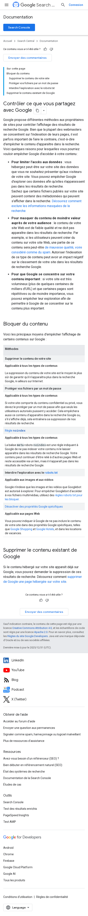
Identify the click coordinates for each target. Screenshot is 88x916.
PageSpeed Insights (16, 815)
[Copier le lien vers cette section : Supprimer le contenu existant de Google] (24, 557)
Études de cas (12, 784)
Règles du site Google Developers (27, 636)
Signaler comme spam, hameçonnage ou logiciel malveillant (42, 734)
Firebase (8, 860)
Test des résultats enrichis (20, 808)
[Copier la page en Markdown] (37, 110)
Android (8, 847)
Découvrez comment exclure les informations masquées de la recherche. (46, 206)
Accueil (7, 40)
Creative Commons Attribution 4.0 (32, 627)
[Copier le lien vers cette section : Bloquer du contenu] (52, 324)
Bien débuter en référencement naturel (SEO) (32, 765)
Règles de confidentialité (52, 897)
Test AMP (9, 821)
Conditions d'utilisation (17, 897)
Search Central (46, 5)
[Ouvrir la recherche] (63, 4)
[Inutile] (51, 49)
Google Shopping (21, 529)
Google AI (9, 873)
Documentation (18, 17)
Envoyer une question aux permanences (29, 727)
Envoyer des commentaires (27, 58)
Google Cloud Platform (18, 867)
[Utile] (45, 49)
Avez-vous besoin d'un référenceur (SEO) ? (31, 758)
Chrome (8, 854)
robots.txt (51, 472)
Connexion (76, 5)
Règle (15, 430)
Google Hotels (45, 529)
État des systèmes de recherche (24, 771)
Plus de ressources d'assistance (23, 740)
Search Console (19, 27)
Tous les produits (14, 880)
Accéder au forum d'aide (19, 721)
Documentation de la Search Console (27, 778)
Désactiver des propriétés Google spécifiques (34, 506)
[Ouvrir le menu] (6, 5)
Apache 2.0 (40, 632)
